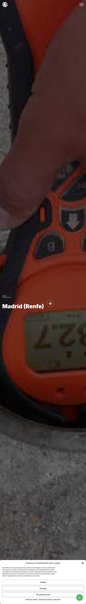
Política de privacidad (45, 599)
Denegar (43, 588)
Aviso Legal (56, 599)
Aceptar (43, 582)
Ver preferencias (43, 595)
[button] (83, 563)
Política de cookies (31, 599)
